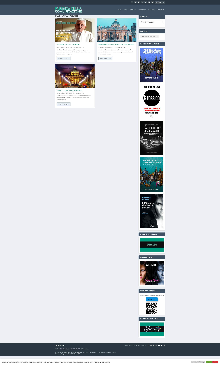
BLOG (125, 10)
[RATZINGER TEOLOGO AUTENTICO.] (75, 30)
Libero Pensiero (77, 47)
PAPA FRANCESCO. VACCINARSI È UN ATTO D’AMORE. (116, 45)
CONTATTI (161, 10)
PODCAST (133, 10)
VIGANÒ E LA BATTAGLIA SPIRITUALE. (69, 90)
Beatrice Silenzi (61, 47)
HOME (119, 10)
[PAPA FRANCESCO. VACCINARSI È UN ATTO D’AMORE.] (116, 30)
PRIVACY (143, 345)
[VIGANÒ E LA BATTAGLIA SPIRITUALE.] (75, 76)
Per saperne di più (63, 58)
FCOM (138, 345)
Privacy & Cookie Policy (198, 362)
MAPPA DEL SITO (59, 345)
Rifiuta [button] (215, 362)
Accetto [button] (209, 362)
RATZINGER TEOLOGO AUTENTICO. (68, 45)
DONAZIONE (152, 299)
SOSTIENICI (142, 10)
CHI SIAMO (151, 10)
